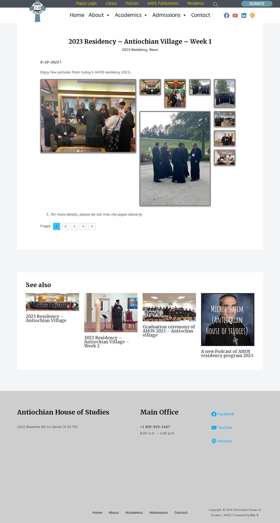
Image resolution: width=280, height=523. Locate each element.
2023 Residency (134, 50)
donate (256, 3)
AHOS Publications (163, 3)
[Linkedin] (244, 15)
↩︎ (140, 214)
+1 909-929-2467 (155, 427)
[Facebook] (226, 15)
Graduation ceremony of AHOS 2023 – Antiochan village (169, 331)
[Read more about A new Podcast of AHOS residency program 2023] (227, 319)
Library (111, 3)
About (96, 15)
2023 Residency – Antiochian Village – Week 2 (106, 341)
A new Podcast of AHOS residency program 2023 (227, 353)
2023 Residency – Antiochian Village (46, 318)
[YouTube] (235, 15)
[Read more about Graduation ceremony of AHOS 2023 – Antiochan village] (169, 307)
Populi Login (86, 3)
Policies (132, 3)
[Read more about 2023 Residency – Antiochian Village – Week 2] (111, 312)
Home (77, 15)
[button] (216, 4)
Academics (128, 15)
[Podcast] (252, 15)
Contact (200, 15)
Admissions (166, 15)
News (153, 50)
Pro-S (254, 515)
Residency (195, 3)
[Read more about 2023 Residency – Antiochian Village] (52, 302)
